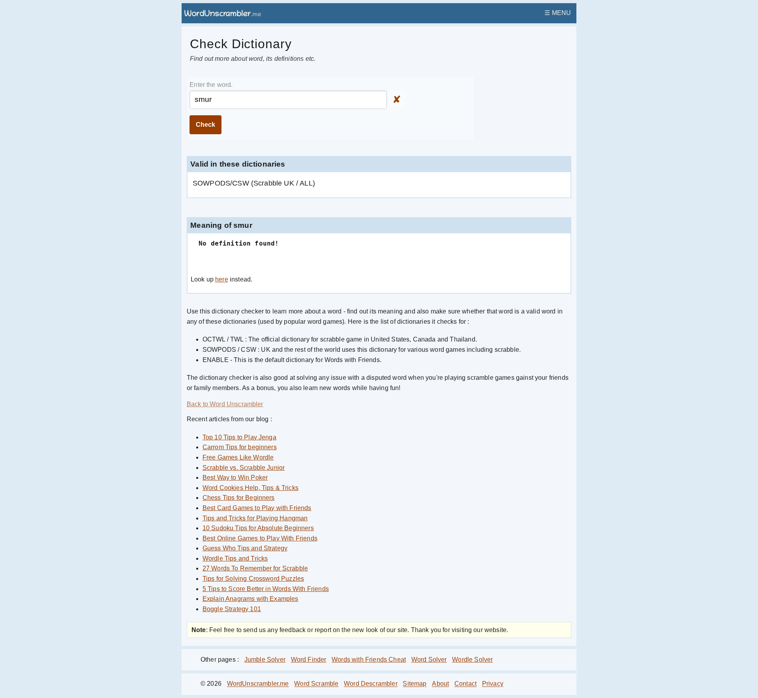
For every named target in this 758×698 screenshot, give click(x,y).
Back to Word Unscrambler (225, 404)
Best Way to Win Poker (235, 477)
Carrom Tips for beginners (240, 447)
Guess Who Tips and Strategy (245, 548)
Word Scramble (316, 684)
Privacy (492, 684)
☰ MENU (557, 12)
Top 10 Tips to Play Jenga (239, 437)
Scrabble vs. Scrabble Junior (244, 467)
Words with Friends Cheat (369, 659)
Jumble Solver (264, 659)
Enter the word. (211, 84)
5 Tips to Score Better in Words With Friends (266, 588)
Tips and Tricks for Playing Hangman (255, 518)
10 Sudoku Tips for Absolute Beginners (258, 528)
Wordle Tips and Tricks (235, 558)
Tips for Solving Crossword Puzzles (253, 578)
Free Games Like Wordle (238, 457)
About (440, 684)
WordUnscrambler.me (258, 684)
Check (205, 124)
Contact (465, 684)
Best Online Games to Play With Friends (260, 538)
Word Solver (429, 659)
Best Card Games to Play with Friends (257, 508)
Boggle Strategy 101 (232, 609)
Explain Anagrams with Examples (250, 598)
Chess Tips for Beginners (239, 497)
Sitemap (414, 684)
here (221, 279)
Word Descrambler (371, 684)
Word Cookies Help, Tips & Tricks (250, 487)
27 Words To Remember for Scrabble (255, 568)
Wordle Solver (472, 659)
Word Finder (308, 659)
